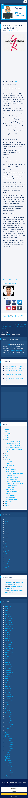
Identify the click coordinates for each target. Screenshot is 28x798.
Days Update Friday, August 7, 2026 (13, 366)
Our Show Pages (10, 465)
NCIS (6, 554)
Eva (16, 81)
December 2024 (9, 647)
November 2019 (9, 769)
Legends (7, 548)
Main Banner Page (10, 461)
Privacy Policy (8, 501)
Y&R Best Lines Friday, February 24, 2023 (20, 325)
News (6, 556)
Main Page (7, 459)
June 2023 (7, 683)
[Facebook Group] (14, 302)
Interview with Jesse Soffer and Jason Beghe (14, 583)
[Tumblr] (19, 308)
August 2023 (8, 679)
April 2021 (7, 735)
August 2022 (8, 703)
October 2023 (8, 675)
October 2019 (8, 771)
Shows (6, 503)
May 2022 (7, 709)
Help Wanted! (6, 344)
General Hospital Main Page (13, 445)
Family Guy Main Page (11, 479)
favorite (21, 315)
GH (5, 544)
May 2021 (7, 733)
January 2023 (8, 693)
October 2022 (8, 699)
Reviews (8, 493)
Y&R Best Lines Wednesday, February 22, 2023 (7, 326)
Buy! (6, 431)
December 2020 (9, 743)
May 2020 (7, 757)
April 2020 (7, 759)
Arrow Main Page (10, 471)
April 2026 (7, 614)
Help (6, 453)
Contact (7, 437)
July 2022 (7, 705)
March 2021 (7, 737)
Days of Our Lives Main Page (13, 443)
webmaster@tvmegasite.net (17, 350)
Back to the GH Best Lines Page (11, 280)
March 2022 (8, 713)
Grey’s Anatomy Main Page (13, 481)
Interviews (7, 455)
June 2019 (7, 777)
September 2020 (9, 749)
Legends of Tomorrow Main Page (14, 483)
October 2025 (8, 626)
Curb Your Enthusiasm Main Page (14, 473)
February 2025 (8, 642)
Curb (6, 530)
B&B (6, 524)
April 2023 (7, 687)
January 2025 (8, 645)
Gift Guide (8, 433)
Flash (6, 542)
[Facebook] (8, 302)
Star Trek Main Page (11, 497)
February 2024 (8, 667)
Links (6, 457)
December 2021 (8, 719)
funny (4, 316)
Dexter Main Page (10, 475)
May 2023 (7, 685)
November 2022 (9, 697)
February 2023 (8, 691)
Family (6, 540)
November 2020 (9, 745)
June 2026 (7, 610)
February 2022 (8, 715)
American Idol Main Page (12, 469)
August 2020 (8, 751)
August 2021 (8, 727)
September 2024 (9, 653)
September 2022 (9, 701)
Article (6, 522)
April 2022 (7, 711)
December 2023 (9, 671)
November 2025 (9, 624)
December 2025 (9, 622)
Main (6, 552)
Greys (6, 546)
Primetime (7, 467)
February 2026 (8, 618)
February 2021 (8, 739)
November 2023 (9, 673)
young (15, 316)
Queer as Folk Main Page (12, 491)
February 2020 (8, 763)
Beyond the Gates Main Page (13, 441)
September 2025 (9, 628)
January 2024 (8, 669)
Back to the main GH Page (9, 283)
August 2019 (8, 775)
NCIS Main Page (10, 487)
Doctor (6, 538)
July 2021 (7, 729)
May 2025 (7, 637)
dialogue (17, 315)
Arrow (6, 520)
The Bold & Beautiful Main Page (14, 447)
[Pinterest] (14, 308)
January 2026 (8, 620)
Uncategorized (8, 566)
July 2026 (7, 608)
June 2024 (7, 659)
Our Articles (9, 463)
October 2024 (8, 651)
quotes (10, 316)
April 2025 (7, 638)
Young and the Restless (12, 318)
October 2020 (8, 747)
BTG (6, 526)
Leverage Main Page (11, 485)
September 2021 (9, 725)
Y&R (8, 315)
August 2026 (8, 606)
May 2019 (7, 779)
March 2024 (8, 665)
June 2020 (7, 755)
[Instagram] (8, 308)
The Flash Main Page (11, 499)
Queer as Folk (8, 560)
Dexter (6, 536)
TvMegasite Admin (9, 582)
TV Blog (7, 505)
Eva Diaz (17, 30)
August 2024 (8, 655)
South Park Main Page (11, 495)
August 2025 (8, 630)
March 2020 (8, 761)
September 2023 (9, 677)
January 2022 (8, 717)
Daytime (7, 439)
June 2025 (7, 634)
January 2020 (8, 765)
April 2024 (7, 663)
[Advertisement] (14, 66)
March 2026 (8, 616)
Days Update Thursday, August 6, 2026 (14, 368)
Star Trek (7, 564)
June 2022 (7, 707)
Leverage (7, 550)
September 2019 (9, 773)
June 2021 (7, 731)
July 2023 (7, 681)
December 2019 (8, 767)
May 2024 (7, 661)
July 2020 (7, 753)
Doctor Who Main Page (12, 477)
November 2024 (9, 649)
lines (7, 316)
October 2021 (8, 723)
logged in (9, 335)
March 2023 (8, 689)
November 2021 (8, 721)
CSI (5, 528)
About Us (7, 429)
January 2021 (8, 741)
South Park (7, 562)
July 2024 (7, 657)
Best (13, 315)
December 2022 (9, 695)
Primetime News (10, 489)
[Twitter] (19, 302)
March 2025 (8, 641)
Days (6, 532)
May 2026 (7, 612)
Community (7, 435)
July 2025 (7, 632)
